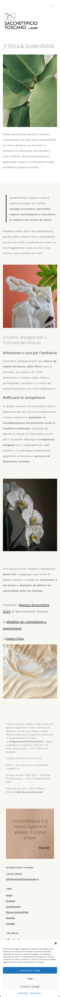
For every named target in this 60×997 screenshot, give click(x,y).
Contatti (10, 923)
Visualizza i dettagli (30, 986)
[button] (55, 943)
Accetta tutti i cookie (30, 970)
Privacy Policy (35, 993)
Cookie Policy (23, 993)
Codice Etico (14, 638)
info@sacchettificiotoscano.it (26, 741)
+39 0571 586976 (14, 874)
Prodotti (10, 900)
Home (9, 895)
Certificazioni (13, 906)
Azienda (10, 917)
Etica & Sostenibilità (17, 912)
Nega (30, 978)
